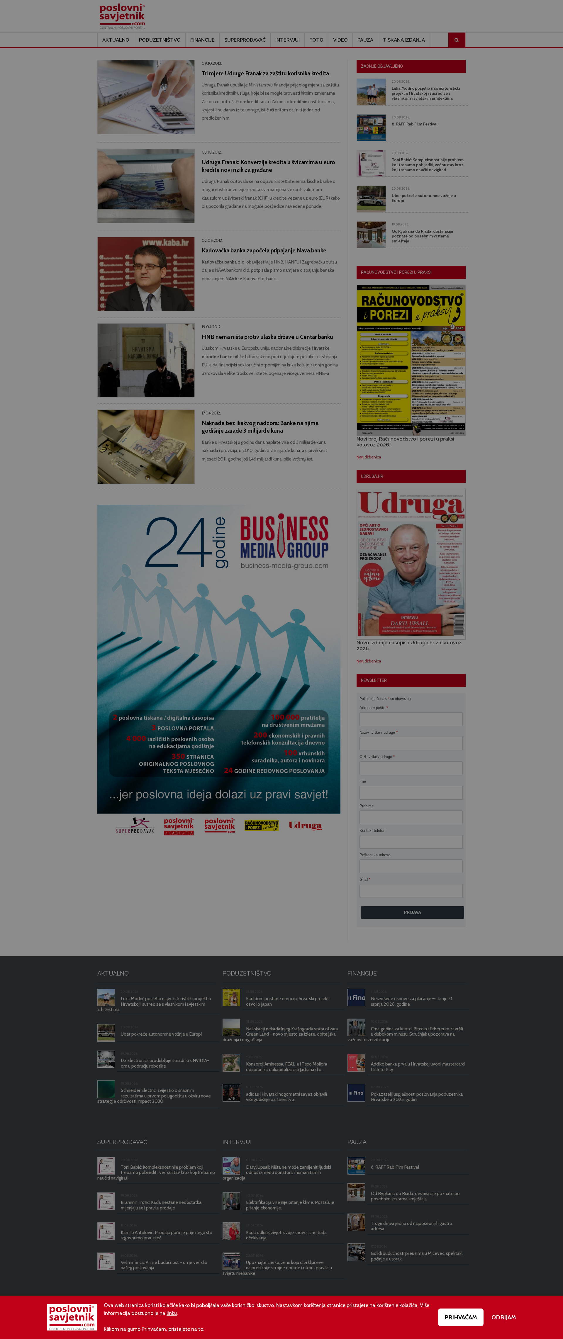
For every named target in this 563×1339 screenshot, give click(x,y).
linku (172, 1313)
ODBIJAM (503, 1317)
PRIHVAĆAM (461, 1317)
